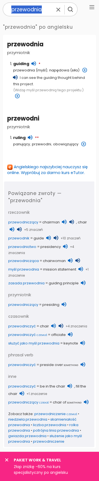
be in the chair (52, 386)
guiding (21, 63)
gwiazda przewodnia (27, 436)
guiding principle (64, 283)
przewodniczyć (22, 326)
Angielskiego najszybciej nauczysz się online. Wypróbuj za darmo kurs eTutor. (47, 169)
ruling (19, 137)
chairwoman (54, 260)
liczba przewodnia (49, 424)
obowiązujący (65, 144)
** (37, 138)
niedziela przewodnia (27, 419)
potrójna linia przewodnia (56, 430)
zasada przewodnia (26, 283)
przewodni (23, 118)
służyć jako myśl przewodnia (33, 343)
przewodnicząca (23, 260)
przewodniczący (23, 222)
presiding (50, 304)
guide (39, 238)
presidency (50, 246)
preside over (59, 364)
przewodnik (18, 238)
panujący (21, 144)
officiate (58, 334)
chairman (51, 222)
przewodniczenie (55, 413)
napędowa (59, 70)
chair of (67, 402)
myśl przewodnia (23, 269)
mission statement (59, 269)
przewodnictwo (22, 246)
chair (82, 222)
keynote (71, 343)
